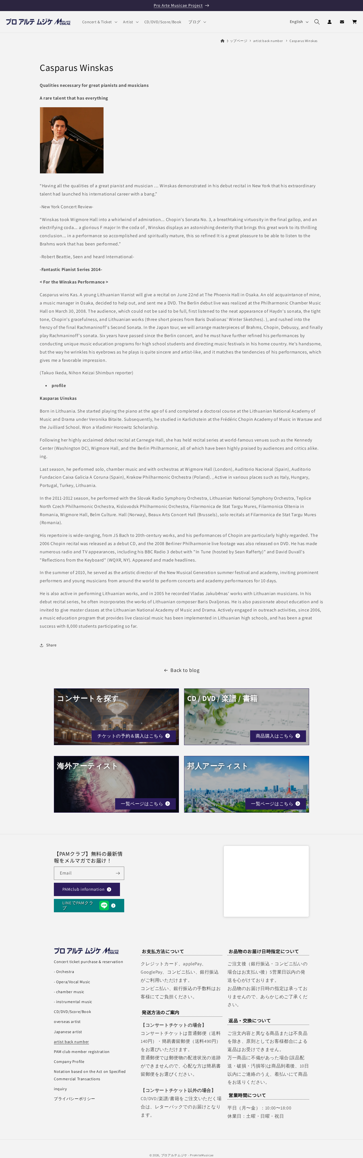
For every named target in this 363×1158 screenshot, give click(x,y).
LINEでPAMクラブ (78, 905)
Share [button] (51, 645)
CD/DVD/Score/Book (72, 1011)
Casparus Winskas (304, 41)
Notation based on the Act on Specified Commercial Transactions (90, 1075)
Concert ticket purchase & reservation (88, 961)
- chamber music (69, 991)
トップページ (236, 41)
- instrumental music (73, 1001)
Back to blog (184, 670)
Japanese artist (68, 1031)
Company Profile (69, 1061)
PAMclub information (83, 889)
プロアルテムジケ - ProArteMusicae (187, 1155)
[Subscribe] (117, 873)
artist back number (268, 41)
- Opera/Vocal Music (72, 981)
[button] (99, 22)
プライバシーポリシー (74, 1098)
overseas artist (67, 1021)
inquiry (60, 1088)
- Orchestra (64, 971)
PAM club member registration (82, 1051)
